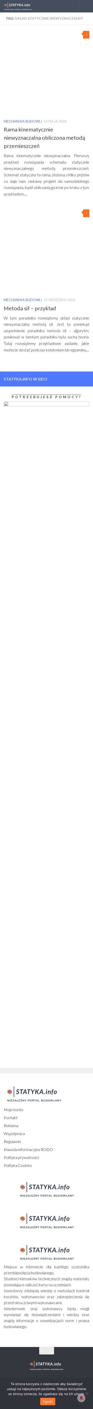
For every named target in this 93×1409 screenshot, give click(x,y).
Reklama (11, 1125)
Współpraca (14, 1133)
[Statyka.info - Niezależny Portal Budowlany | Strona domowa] (23, 6)
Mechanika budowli (23, 121)
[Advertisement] (35, 818)
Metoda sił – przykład (30, 308)
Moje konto (13, 1109)
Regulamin (12, 1141)
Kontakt (11, 1117)
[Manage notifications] (81, 1398)
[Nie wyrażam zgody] (86, 1393)
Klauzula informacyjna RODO (28, 1149)
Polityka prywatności (21, 1157)
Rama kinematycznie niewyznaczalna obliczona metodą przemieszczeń (44, 137)
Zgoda (48, 1402)
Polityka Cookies (18, 1165)
